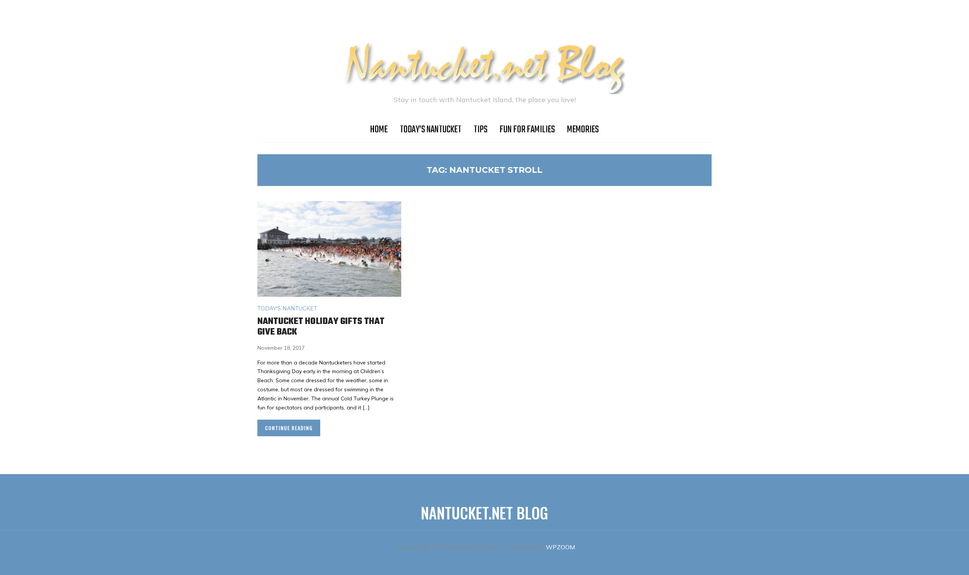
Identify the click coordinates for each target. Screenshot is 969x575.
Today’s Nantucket (430, 129)
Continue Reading (289, 428)
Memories (583, 129)
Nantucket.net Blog (484, 512)
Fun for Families (527, 129)
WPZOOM (560, 547)
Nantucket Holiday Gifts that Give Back (321, 327)
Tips (481, 129)
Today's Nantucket (287, 308)
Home (379, 129)
